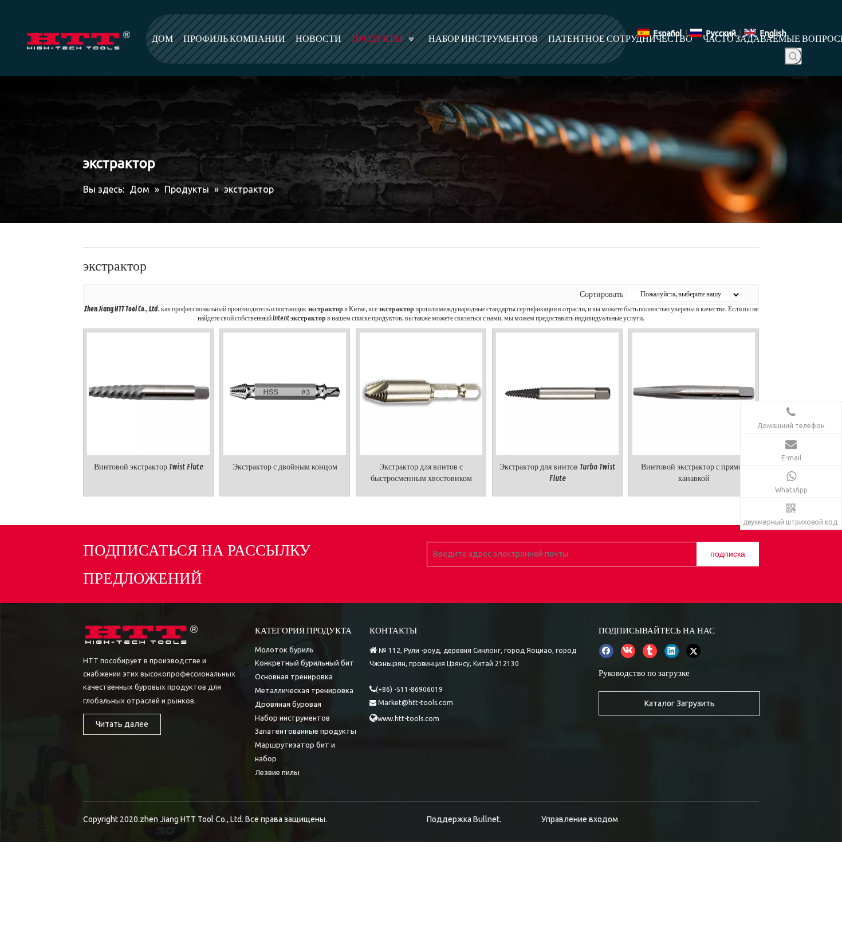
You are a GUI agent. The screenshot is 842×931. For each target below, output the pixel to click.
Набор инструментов (292, 718)
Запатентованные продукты (305, 731)
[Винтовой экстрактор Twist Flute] (148, 392)
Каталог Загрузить (679, 703)
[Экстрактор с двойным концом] (284, 392)
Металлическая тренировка (304, 690)
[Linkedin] (671, 651)
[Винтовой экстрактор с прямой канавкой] (693, 392)
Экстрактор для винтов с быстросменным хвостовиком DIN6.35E (421, 473)
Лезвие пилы (277, 772)
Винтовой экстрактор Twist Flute (148, 467)
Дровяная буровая (288, 704)
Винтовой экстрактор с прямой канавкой (694, 472)
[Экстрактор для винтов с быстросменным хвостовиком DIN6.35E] (421, 392)
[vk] (628, 651)
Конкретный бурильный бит (304, 663)
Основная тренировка (294, 676)
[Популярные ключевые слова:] (793, 56)
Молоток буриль (284, 650)
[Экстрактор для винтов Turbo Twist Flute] (557, 392)
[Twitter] (693, 651)
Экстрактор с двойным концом (285, 467)
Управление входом (579, 819)
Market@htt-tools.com (415, 702)
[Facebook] (606, 651)
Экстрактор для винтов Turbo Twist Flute (557, 472)
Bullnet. (487, 819)
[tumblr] (650, 651)
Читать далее (122, 724)
